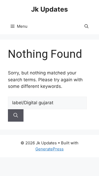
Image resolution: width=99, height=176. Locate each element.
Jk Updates (49, 9)
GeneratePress (49, 148)
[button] (86, 26)
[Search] (15, 115)
